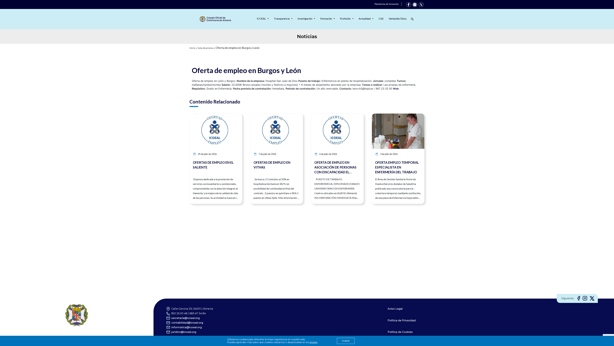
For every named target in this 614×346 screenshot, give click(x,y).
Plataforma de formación (386, 4)
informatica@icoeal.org (186, 327)
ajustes (313, 342)
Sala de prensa (205, 47)
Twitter (421, 4)
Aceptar (346, 340)
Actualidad (365, 18)
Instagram (414, 4)
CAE (381, 18)
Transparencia (282, 18)
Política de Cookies (400, 332)
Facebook (408, 4)
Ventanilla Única (397, 18)
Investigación (305, 18)
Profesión (345, 18)
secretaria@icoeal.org (185, 318)
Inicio (192, 47)
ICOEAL (261, 18)
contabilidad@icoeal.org (187, 322)
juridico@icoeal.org (183, 332)
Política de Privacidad (402, 320)
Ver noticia (236, 115)
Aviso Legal (395, 308)
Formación (326, 18)
